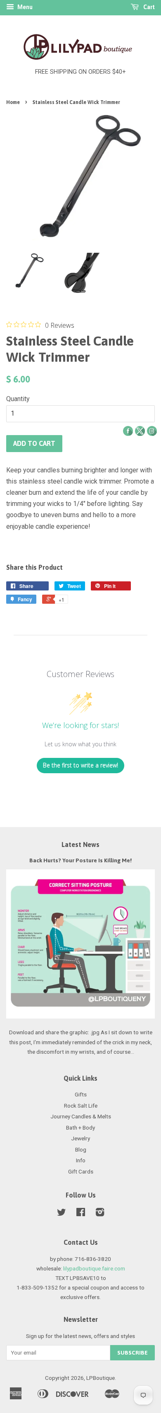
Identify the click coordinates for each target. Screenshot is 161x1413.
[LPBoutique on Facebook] (80, 1213)
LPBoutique (100, 1377)
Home (13, 102)
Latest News (80, 844)
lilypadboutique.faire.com (94, 1268)
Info (80, 1160)
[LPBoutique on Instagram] (99, 1213)
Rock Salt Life (80, 1105)
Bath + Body (80, 1127)
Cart (148, 7)
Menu (24, 7)
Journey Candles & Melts (80, 1116)
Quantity (18, 399)
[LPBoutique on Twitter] (61, 1213)
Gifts (81, 1094)
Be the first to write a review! (80, 765)
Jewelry (80, 1138)
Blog (80, 1149)
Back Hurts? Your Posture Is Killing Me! (80, 860)
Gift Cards (80, 1171)
